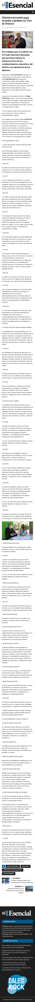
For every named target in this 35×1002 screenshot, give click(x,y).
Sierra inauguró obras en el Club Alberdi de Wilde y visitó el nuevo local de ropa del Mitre (16, 947)
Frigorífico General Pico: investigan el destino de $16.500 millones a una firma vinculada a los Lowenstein (16, 953)
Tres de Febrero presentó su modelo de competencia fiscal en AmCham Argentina (14, 964)
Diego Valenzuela (13, 866)
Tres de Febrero (8, 874)
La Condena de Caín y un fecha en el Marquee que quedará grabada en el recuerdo (16, 969)
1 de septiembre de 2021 (11, 28)
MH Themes (29, 1000)
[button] (32, 12)
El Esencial (24, 28)
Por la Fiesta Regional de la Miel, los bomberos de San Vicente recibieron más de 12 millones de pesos (17, 959)
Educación (25, 866)
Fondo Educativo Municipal (12, 870)
